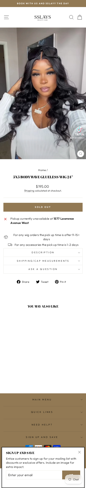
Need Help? (42, 424)
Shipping (29, 190)
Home (42, 170)
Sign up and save (42, 437)
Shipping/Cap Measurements (43, 260)
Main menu (42, 399)
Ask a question (42, 269)
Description (43, 252)
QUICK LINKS (42, 411)
